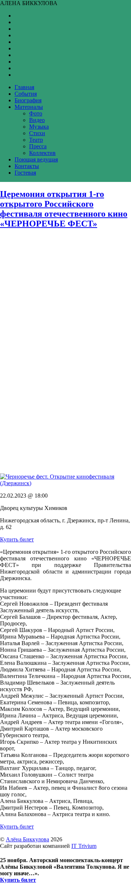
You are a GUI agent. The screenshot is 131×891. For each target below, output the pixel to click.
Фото (35, 113)
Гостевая (25, 173)
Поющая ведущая (36, 159)
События (26, 94)
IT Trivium (83, 846)
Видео (37, 120)
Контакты (27, 166)
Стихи (37, 133)
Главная (24, 87)
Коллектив (42, 153)
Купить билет (17, 539)
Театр (36, 140)
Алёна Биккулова (27, 839)
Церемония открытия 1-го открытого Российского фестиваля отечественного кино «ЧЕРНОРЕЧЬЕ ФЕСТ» (63, 208)
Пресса (38, 146)
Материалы (29, 107)
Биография (28, 100)
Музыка (39, 126)
